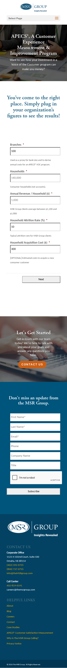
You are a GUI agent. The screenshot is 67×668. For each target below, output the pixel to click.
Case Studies (13, 627)
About (10, 606)
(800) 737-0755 (15, 569)
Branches (17, 144)
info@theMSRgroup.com (20, 573)
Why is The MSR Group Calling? (23, 638)
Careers (10, 616)
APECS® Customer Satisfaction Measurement (30, 633)
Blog (9, 611)
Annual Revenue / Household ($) (31, 193)
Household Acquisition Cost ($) (30, 242)
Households (18, 171)
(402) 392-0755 (15, 565)
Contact (11, 622)
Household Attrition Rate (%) (28, 220)
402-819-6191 (14, 585)
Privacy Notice (14, 643)
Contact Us (32, 364)
